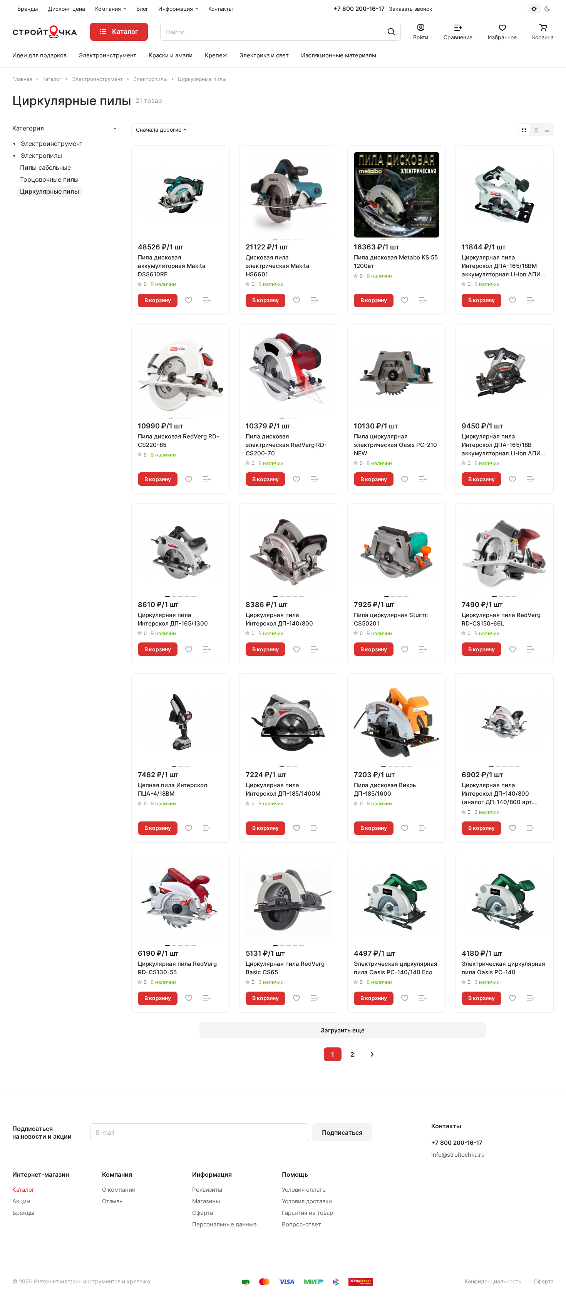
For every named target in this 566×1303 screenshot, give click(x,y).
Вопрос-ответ (301, 1224)
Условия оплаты (304, 1189)
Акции (21, 1201)
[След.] (372, 1054)
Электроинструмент (52, 143)
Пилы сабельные (45, 167)
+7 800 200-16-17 (359, 8)
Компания (117, 1174)
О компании (119, 1189)
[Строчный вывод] (535, 129)
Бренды (23, 1212)
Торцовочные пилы (49, 179)
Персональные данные (224, 1224)
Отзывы (113, 1201)
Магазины (206, 1201)
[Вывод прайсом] (547, 129)
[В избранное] (189, 300)
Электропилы (41, 155)
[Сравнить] (207, 300)
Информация (212, 1174)
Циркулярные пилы (49, 191)
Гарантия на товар (307, 1212)
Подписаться (342, 1132)
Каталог (23, 1189)
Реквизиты (207, 1189)
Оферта (202, 1212)
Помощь (295, 1174)
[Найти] (391, 32)
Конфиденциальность (493, 1281)
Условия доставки (307, 1201)
